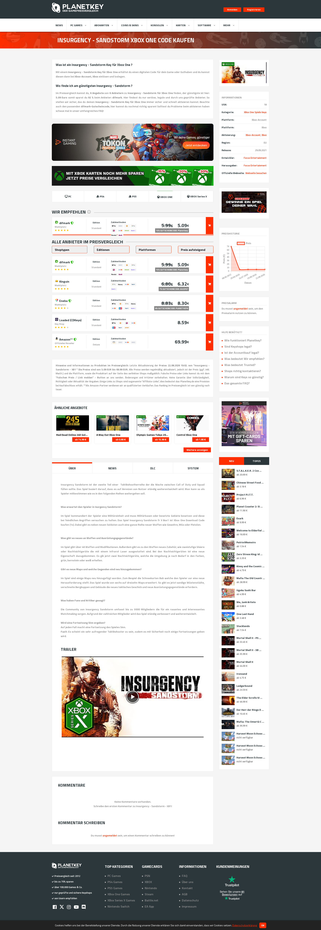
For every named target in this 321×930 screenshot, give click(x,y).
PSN (147, 875)
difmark (65, 222)
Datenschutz (190, 900)
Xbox (264, 135)
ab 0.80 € (121, 439)
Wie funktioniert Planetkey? (242, 340)
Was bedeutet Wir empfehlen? (244, 358)
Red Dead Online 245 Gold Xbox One (72, 435)
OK (262, 925)
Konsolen (157, 25)
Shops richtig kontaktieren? (242, 370)
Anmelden (232, 9)
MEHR (226, 25)
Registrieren (254, 9)
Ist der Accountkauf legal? (241, 352)
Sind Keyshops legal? (238, 346)
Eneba (63, 300)
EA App (149, 906)
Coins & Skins (130, 25)
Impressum (189, 906)
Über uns (187, 881)
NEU (231, 461)
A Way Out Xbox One (108, 435)
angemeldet (240, 308)
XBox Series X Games (121, 900)
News (59, 25)
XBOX (148, 881)
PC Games (76, 25)
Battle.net (151, 900)
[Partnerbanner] (244, 202)
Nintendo (151, 888)
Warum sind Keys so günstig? (244, 377)
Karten (181, 25)
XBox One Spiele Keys (255, 112)
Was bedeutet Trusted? (239, 364)
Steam (149, 894)
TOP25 (257, 461)
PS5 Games (115, 888)
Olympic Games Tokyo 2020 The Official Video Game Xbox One (152, 435)
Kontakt (187, 888)
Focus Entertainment (255, 158)
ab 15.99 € (160, 439)
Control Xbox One (186, 435)
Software (204, 25)
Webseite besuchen (256, 173)
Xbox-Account (253, 135)
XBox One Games (119, 894)
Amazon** (66, 339)
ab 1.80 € (201, 439)
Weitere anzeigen (197, 450)
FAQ (184, 875)
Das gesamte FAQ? (236, 383)
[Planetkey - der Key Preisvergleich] (78, 13)
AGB (184, 894)
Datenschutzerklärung (244, 925)
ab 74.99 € (80, 439)
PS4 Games (115, 881)
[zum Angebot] (209, 225)
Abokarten (101, 25)
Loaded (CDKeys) (70, 320)
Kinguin (64, 281)
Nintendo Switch (118, 906)
